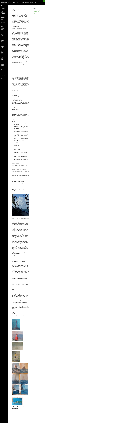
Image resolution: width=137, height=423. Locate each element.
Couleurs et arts (17, 2)
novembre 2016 (2, 48)
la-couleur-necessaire (14, 95)
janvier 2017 (2, 47)
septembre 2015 (2, 57)
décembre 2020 (2, 36)
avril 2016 (2, 53)
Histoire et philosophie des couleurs (5, 2)
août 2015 (2, 58)
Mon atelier (31, 2)
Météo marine (27, 2)
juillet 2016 (2, 51)
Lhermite (2, 75)
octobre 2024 (2, 28)
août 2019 (2, 41)
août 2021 (2, 33)
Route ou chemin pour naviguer (19, 190)
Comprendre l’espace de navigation (19, 9)
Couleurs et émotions (12, 2)
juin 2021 (2, 34)
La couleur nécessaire (4, 0)
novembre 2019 (2, 40)
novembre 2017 (2, 46)
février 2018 (2, 45)
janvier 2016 (2, 54)
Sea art (35, 2)
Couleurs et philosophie (3, 9)
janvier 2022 (2, 30)
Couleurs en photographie (3, 6)
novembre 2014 (2, 65)
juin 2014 (2, 69)
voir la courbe (22, 127)
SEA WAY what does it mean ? (20, 73)
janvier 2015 (2, 63)
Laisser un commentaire (20, 75)
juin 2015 (2, 59)
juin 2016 (2, 52)
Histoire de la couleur (3, 12)
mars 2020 (2, 39)
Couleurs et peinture (3, 8)
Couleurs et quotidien (23, 2)
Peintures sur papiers (18, 261)
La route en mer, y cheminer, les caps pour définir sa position (19, 98)
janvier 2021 (2, 35)
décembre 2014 (2, 64)
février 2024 (2, 29)
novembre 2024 (2, 27)
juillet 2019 (2, 42)
